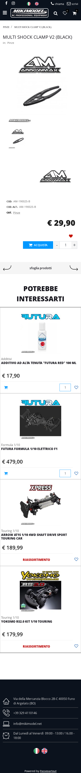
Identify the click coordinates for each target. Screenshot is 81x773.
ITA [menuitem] (30, 4)
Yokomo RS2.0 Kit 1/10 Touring (26, 622)
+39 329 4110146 (25, 713)
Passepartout (48, 771)
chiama (59, 4)
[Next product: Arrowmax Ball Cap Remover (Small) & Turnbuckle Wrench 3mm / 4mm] (74, 268)
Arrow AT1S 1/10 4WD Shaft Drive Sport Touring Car (34, 536)
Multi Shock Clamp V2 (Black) (32, 27)
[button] (40, 89)
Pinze (6, 27)
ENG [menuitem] (38, 4)
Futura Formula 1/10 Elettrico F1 (29, 449)
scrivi (75, 4)
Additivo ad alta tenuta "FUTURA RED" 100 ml (38, 363)
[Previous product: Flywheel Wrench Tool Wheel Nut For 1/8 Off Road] (7, 268)
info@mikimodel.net (27, 724)
